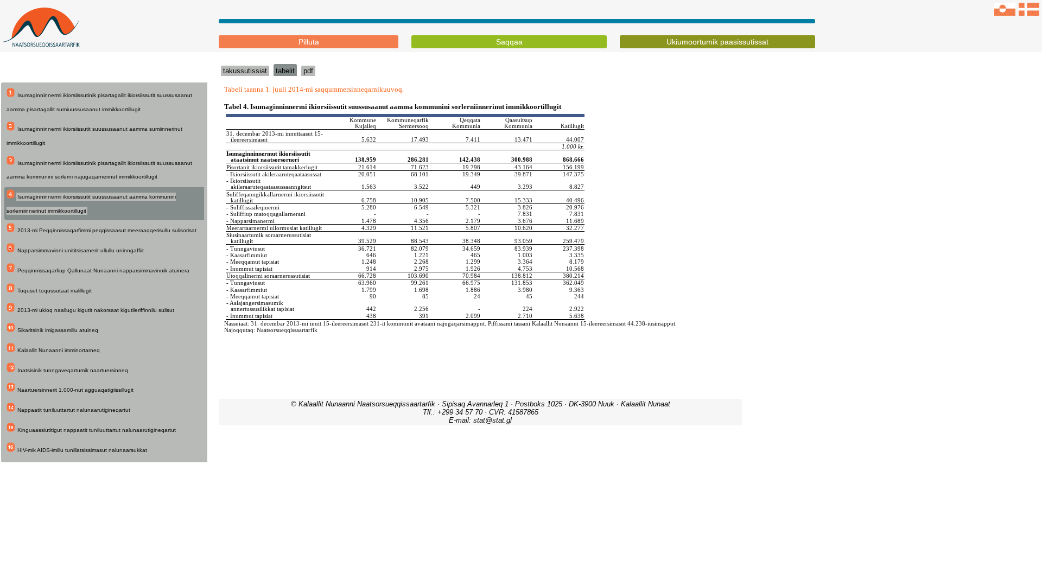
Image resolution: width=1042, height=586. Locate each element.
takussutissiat (245, 71)
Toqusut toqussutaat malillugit (54, 291)
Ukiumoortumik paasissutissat (717, 41)
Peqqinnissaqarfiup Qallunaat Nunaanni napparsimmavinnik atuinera (103, 270)
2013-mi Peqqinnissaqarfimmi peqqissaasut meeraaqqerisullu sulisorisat (106, 230)
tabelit (285, 71)
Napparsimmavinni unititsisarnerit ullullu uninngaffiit (80, 250)
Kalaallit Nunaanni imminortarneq (58, 350)
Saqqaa (509, 41)
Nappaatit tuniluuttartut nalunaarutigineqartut (73, 410)
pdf (308, 71)
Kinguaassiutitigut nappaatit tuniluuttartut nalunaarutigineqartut (96, 430)
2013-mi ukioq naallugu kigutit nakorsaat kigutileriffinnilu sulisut (95, 310)
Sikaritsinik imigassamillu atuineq (57, 330)
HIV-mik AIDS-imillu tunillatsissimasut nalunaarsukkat (82, 450)
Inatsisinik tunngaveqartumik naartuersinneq (72, 370)
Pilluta (308, 41)
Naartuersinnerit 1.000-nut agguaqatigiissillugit (75, 390)
